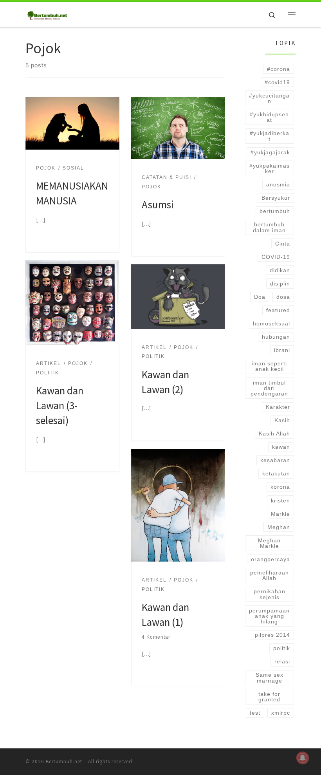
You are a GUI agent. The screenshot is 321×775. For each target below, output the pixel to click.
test (255, 713)
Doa (259, 297)
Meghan (278, 527)
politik (281, 648)
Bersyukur (275, 198)
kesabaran (275, 460)
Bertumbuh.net (64, 761)
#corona (278, 69)
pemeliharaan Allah (269, 575)
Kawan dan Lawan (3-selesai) (59, 405)
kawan (281, 447)
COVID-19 (275, 257)
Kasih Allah (274, 433)
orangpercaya (270, 559)
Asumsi (158, 204)
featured (278, 310)
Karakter (278, 407)
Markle (280, 514)
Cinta (282, 243)
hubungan (276, 337)
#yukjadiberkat (269, 136)
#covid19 (277, 82)
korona (280, 487)
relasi (282, 661)
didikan (280, 270)
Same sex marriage (269, 677)
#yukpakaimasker (269, 168)
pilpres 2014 (272, 635)
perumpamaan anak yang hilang (269, 616)
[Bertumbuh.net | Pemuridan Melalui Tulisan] (47, 13)
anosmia (278, 184)
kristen (280, 500)
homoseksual (271, 323)
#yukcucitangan (269, 98)
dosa (283, 297)
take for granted (269, 697)
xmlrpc (280, 713)
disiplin (280, 283)
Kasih (282, 420)
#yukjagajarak (270, 152)
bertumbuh (275, 211)
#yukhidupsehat (269, 117)
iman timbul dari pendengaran (269, 388)
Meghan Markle (269, 543)
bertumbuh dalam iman (269, 227)
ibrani (282, 350)
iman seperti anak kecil (269, 366)
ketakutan (276, 473)
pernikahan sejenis (269, 594)
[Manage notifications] (302, 758)
